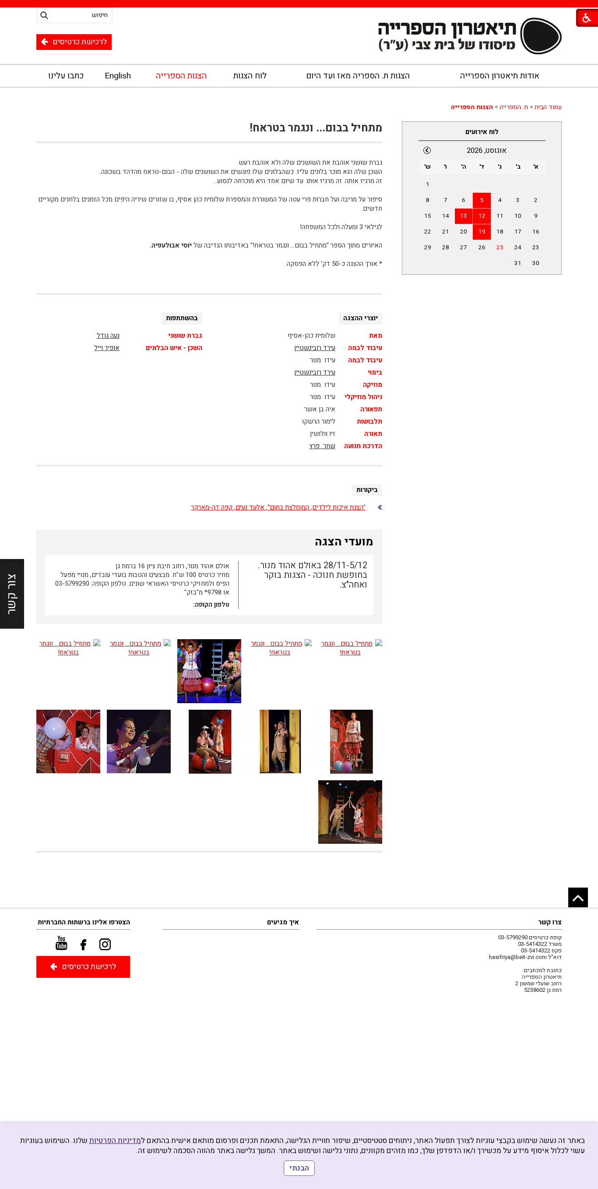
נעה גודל (108, 335)
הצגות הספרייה (181, 76)
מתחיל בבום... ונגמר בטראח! (316, 128)
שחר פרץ (322, 446)
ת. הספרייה (514, 107)
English (118, 76)
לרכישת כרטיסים (80, 42)
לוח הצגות (250, 76)
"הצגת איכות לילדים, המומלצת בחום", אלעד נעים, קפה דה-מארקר (278, 507)
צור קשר (11, 594)
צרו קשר (550, 922)
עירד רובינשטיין (314, 348)
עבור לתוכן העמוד (299, 45)
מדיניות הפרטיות (115, 1140)
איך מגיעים (283, 922)
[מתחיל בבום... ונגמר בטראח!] (350, 671)
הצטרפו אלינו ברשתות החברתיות (84, 922)
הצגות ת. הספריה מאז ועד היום (358, 76)
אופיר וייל (107, 348)
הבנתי (299, 1168)
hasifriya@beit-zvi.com (518, 957)
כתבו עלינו (66, 76)
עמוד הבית (548, 107)
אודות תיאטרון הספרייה (499, 76)
